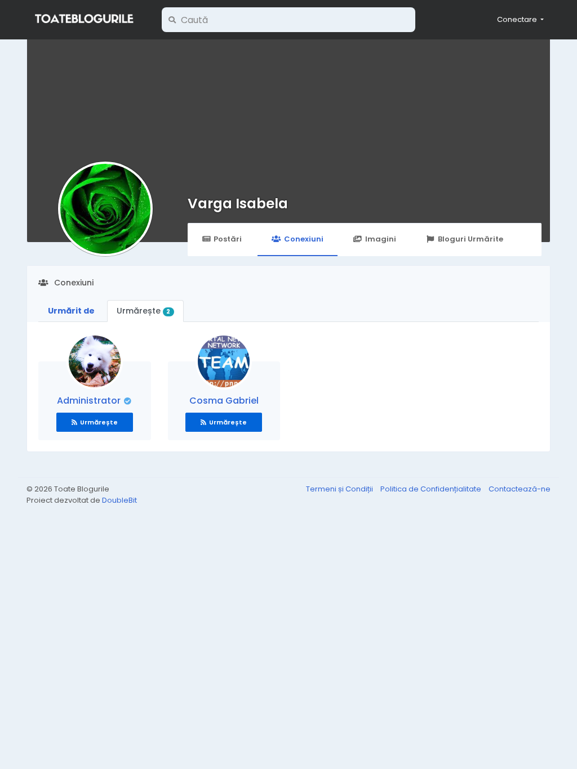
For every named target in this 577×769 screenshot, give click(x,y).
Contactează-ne (520, 489)
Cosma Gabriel (224, 400)
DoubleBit (119, 500)
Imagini (380, 239)
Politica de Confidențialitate (431, 489)
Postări (228, 239)
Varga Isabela (238, 203)
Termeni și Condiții (340, 489)
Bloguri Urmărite (470, 239)
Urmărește (143, 310)
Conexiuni (303, 239)
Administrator (90, 400)
